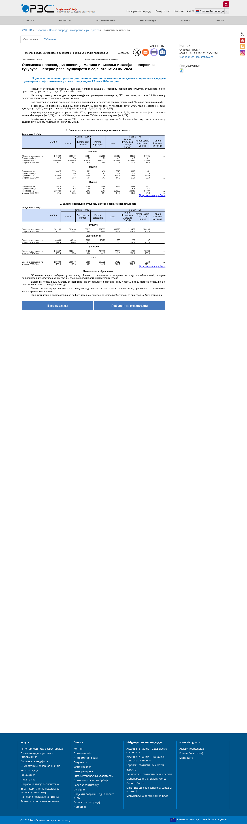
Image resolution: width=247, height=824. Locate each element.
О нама (219, 20)
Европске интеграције (87, 802)
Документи (80, 762)
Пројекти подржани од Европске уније (94, 795)
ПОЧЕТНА (28, 20)
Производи (148, 20)
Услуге (185, 20)
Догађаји (79, 789)
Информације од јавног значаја (40, 766)
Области (65, 20)
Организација (82, 753)
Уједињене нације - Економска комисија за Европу (145, 758)
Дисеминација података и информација (37, 755)
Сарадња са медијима (34, 761)
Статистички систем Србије (91, 780)
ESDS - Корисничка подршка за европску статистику (40, 790)
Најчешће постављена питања (40, 796)
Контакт (179, 11)
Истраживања (105, 20)
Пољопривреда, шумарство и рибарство (74, 30)
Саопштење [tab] (30, 39)
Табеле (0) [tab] (50, 39)
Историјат (80, 806)
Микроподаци (29, 770)
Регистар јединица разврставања (42, 748)
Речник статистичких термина (40, 801)
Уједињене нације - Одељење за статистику (146, 750)
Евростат (132, 769)
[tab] (62, 38)
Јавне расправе (83, 771)
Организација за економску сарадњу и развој (149, 789)
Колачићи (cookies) (191, 753)
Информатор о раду (139, 11)
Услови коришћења (191, 748)
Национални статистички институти (149, 774)
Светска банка (135, 783)
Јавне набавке (82, 766)
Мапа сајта (186, 757)
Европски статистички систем (145, 765)
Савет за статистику (86, 785)
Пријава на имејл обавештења (40, 784)
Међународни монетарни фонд (146, 778)
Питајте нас (163, 11)
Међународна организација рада (147, 796)
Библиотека (28, 775)
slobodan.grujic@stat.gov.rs (196, 57)
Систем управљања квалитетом (93, 776)
